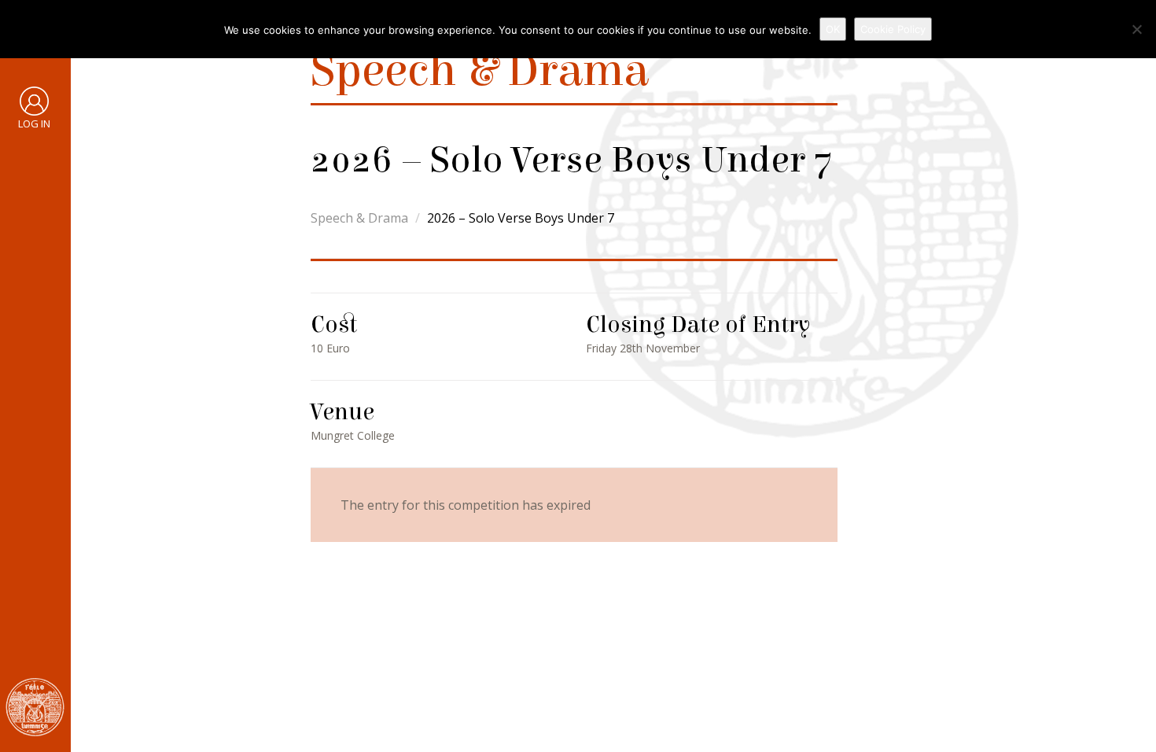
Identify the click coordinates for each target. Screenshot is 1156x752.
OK (833, 29)
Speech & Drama (359, 218)
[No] (1136, 29)
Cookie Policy (893, 29)
